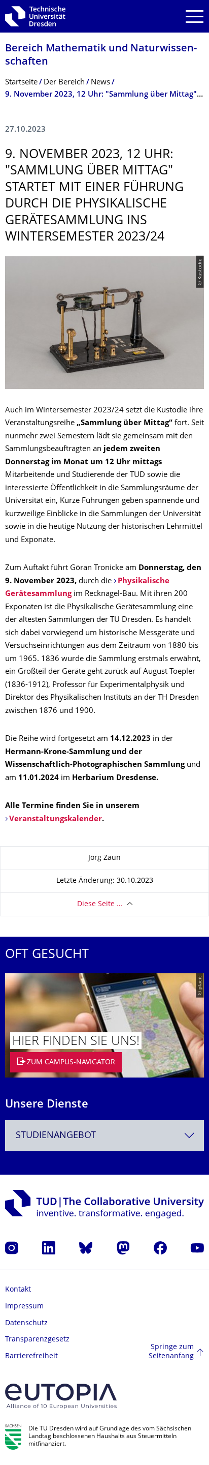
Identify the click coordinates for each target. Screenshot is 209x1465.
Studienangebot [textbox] (56, 1135)
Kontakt (18, 1290)
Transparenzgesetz (37, 1339)
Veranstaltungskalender (55, 819)
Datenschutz (26, 1323)
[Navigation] (194, 16)
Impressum (24, 1306)
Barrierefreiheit (31, 1356)
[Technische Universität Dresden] (35, 16)
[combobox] (104, 1135)
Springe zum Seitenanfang (171, 1352)
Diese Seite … (99, 904)
